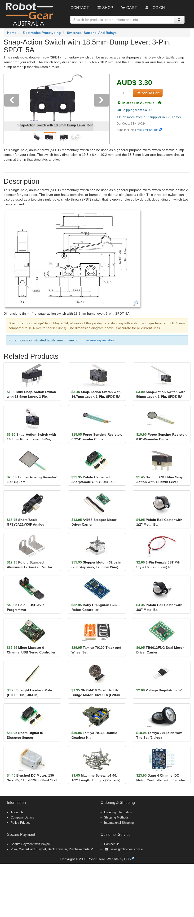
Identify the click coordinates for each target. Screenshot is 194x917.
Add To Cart (150, 93)
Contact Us (111, 844)
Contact (80, 8)
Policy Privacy (21, 822)
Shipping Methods (116, 817)
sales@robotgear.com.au (127, 849)
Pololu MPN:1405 (147, 130)
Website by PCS (119, 859)
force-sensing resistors (98, 340)
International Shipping (119, 822)
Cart (131, 8)
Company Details (22, 817)
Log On (157, 8)
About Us (17, 812)
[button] (12, 109)
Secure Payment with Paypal (30, 844)
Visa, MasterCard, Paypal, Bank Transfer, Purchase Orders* (52, 849)
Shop (107, 8)
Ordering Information (118, 812)
